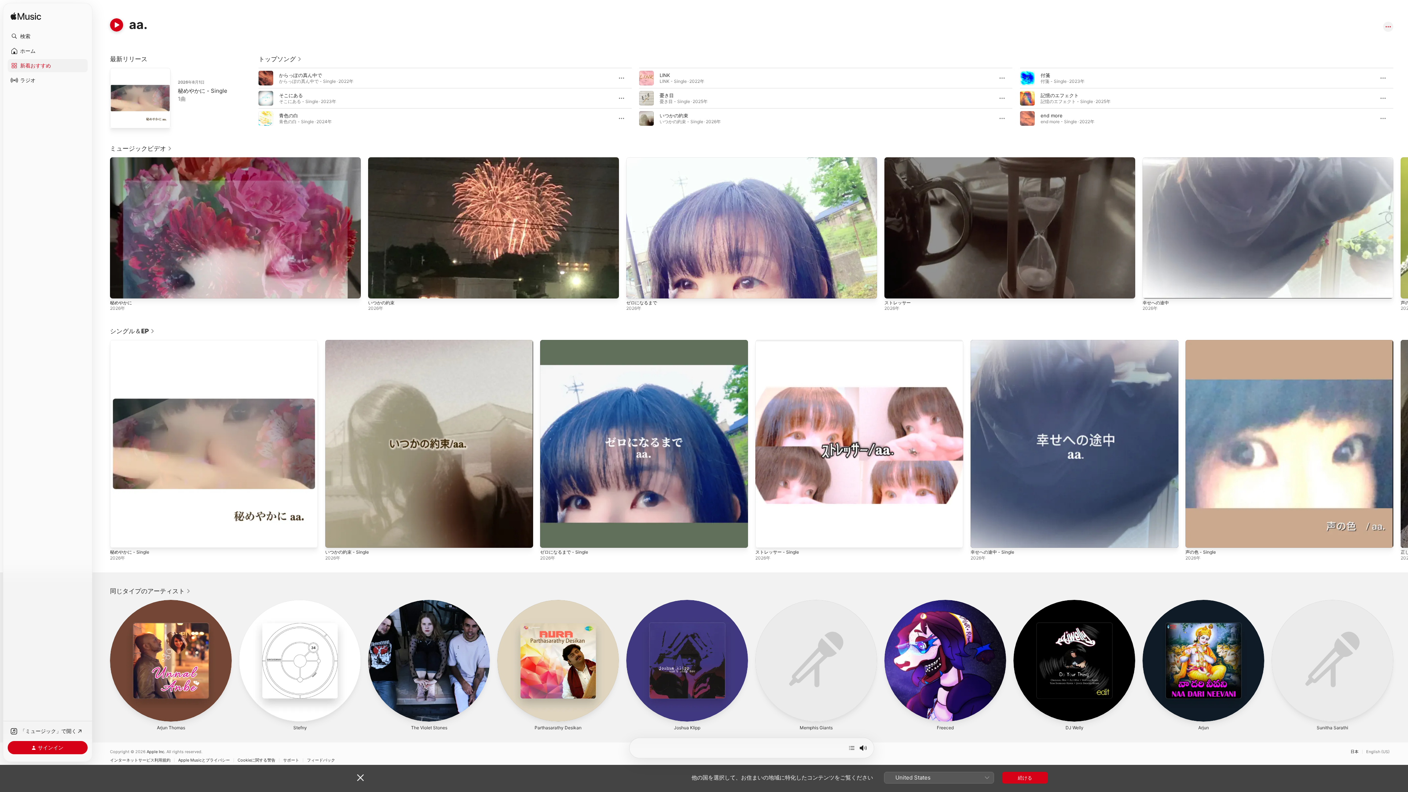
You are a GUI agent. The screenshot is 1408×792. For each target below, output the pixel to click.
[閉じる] (360, 777)
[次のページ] (1401, 98)
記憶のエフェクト (1060, 95)
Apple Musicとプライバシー (204, 760)
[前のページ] (251, 98)
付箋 (1045, 75)
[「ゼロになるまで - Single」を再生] (549, 538)
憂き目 (667, 95)
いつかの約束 (674, 115)
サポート (291, 760)
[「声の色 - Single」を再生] (1194, 538)
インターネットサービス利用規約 (140, 760)
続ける (1025, 778)
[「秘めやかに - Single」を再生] (119, 538)
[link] (280, 59)
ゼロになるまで (641, 302)
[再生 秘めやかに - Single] (119, 119)
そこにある (291, 95)
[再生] (116, 25)
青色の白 (288, 115)
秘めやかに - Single (202, 90)
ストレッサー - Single (779, 343)
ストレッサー (897, 302)
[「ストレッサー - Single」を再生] (764, 538)
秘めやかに (121, 302)
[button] (47, 36)
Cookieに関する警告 (256, 760)
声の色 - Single (1202, 343)
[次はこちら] (851, 748)
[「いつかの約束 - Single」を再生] (334, 538)
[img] (26, 16)
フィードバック (321, 760)
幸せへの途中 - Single (994, 343)
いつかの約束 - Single (349, 343)
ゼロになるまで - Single (566, 343)
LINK (665, 75)
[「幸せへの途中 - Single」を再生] (979, 538)
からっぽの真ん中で (300, 75)
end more (1052, 115)
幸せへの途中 (1156, 302)
